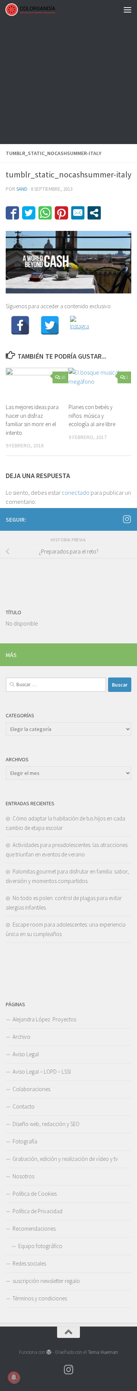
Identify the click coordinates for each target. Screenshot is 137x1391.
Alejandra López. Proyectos (44, 1019)
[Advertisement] (68, 72)
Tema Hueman (103, 1352)
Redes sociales (29, 1263)
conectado (75, 492)
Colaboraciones (31, 1089)
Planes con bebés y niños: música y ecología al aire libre (91, 415)
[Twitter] (49, 325)
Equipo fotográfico (40, 1246)
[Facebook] (20, 325)
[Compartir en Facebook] (12, 213)
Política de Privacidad (37, 1211)
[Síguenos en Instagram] (126, 519)
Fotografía (25, 1141)
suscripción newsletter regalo (46, 1280)
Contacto (24, 1106)
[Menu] (127, 9)
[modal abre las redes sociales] (94, 213)
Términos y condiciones (40, 1298)
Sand (21, 189)
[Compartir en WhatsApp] (45, 213)
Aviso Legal (26, 1054)
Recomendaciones (34, 1228)
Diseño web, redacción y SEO (46, 1124)
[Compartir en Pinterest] (61, 213)
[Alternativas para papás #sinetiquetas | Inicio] (38, 9)
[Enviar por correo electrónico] (77, 213)
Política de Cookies (35, 1193)
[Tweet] (28, 213)
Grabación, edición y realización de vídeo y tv (65, 1158)
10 (63, 377)
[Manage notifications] (14, 1377)
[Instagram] (79, 325)
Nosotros (23, 1176)
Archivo (21, 1036)
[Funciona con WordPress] (48, 1352)
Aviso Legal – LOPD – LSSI (42, 1071)
